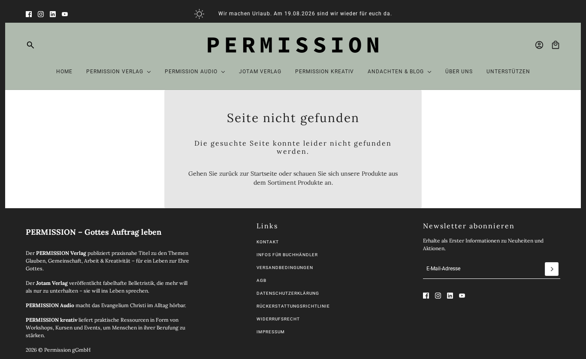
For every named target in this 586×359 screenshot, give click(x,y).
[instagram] (40, 14)
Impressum (271, 331)
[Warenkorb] (555, 45)
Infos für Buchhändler (287, 254)
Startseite (264, 173)
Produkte (310, 182)
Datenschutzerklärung (288, 293)
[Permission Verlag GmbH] (293, 45)
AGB (261, 280)
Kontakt (268, 241)
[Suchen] (30, 45)
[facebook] (28, 14)
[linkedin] (52, 14)
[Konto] (539, 45)
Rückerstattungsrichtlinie (293, 306)
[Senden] (552, 269)
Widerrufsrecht (278, 319)
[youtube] (64, 14)
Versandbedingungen (285, 267)
